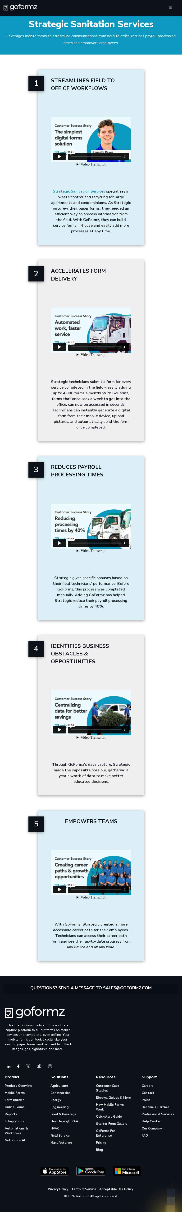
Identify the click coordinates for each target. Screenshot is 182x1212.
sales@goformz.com (127, 988)
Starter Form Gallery (111, 1124)
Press (146, 1100)
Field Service (60, 1136)
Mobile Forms (15, 1093)
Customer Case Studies (107, 1088)
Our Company (152, 1128)
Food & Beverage (63, 1114)
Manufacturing (61, 1143)
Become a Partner (155, 1107)
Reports (11, 1114)
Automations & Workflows (16, 1130)
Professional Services (158, 1114)
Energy (55, 1100)
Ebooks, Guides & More (113, 1098)
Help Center (151, 1121)
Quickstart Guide (109, 1117)
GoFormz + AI (15, 1140)
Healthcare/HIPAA (64, 1121)
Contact (148, 1093)
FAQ (145, 1136)
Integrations (14, 1121)
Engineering (59, 1107)
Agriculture (59, 1086)
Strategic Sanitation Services (79, 191)
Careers (147, 1086)
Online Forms (14, 1107)
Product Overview (18, 1086)
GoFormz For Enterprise (105, 1133)
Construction (60, 1093)
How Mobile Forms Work (110, 1107)
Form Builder (14, 1100)
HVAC (54, 1128)
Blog (99, 1150)
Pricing (101, 1143)
